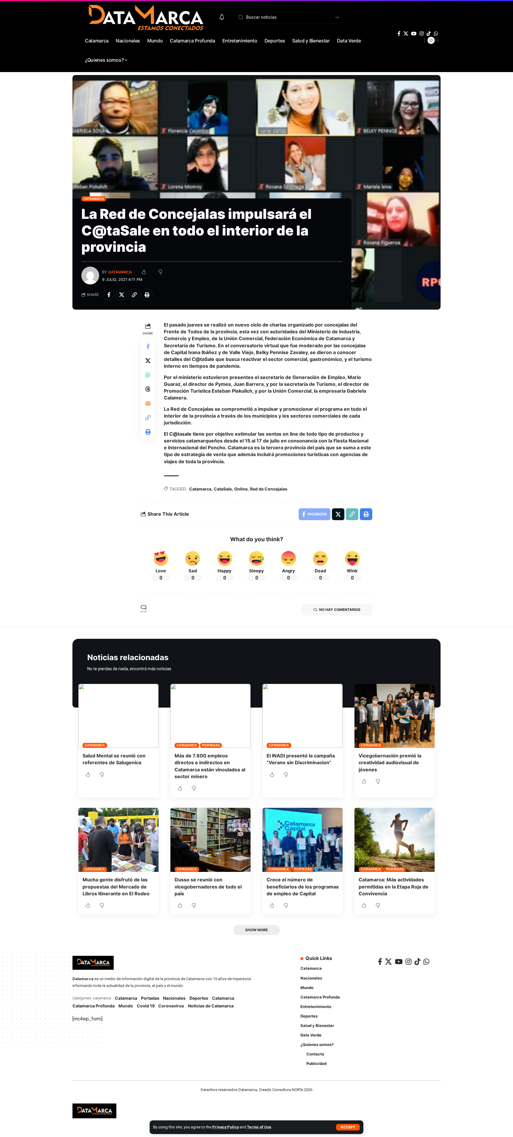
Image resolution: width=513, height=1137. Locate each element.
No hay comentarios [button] (339, 609)
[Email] (148, 403)
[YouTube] (414, 34)
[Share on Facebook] (109, 295)
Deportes (198, 998)
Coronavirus (171, 1005)
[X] (406, 34)
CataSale (223, 488)
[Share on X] (121, 295)
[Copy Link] (134, 295)
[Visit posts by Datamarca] (90, 275)
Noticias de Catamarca (211, 1005)
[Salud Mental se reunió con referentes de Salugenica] (118, 716)
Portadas (210, 745)
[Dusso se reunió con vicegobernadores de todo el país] (210, 840)
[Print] (147, 295)
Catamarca (94, 199)
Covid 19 (146, 1005)
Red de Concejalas (268, 488)
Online (241, 488)
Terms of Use (259, 1127)
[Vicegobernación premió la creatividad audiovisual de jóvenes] (394, 716)
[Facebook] (399, 34)
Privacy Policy (225, 1127)
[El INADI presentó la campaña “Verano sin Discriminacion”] (302, 716)
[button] (348, 1127)
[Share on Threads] (148, 389)
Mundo (125, 1005)
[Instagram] (421, 34)
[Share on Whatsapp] (148, 374)
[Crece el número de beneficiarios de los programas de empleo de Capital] (302, 840)
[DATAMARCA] (94, 1110)
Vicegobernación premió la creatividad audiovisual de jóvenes (390, 762)
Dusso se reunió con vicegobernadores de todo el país (208, 886)
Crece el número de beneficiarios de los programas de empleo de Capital (303, 886)
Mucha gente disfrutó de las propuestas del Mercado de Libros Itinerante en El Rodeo (116, 886)
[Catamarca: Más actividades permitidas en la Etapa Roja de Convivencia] (394, 840)
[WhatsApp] (435, 34)
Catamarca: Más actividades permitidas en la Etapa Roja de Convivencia (393, 886)
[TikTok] (428, 34)
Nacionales (174, 998)
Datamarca (120, 272)
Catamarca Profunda (93, 1005)
